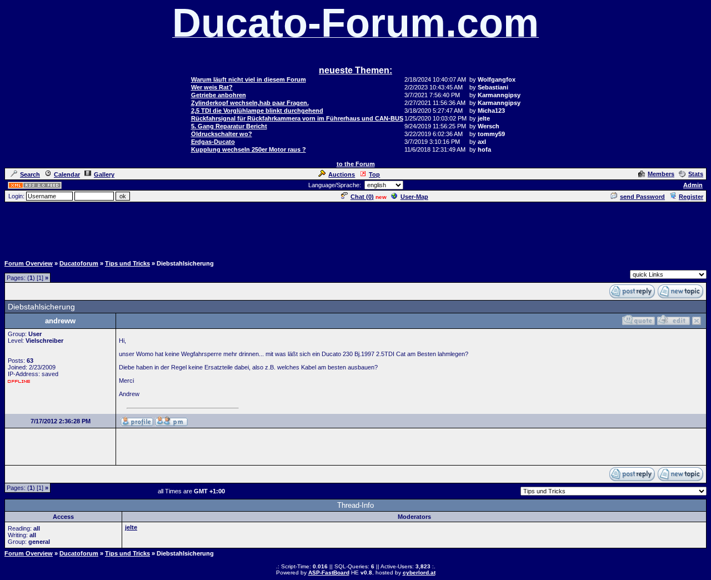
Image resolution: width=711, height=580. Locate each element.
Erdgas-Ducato (213, 141)
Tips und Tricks (127, 263)
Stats (695, 174)
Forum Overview (28, 263)
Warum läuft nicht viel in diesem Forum (248, 79)
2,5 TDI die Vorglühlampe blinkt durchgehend (257, 110)
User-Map (414, 196)
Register (691, 196)
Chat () (362, 196)
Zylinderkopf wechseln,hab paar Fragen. (250, 102)
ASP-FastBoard (328, 572)
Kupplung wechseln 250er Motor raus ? (248, 149)
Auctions (341, 174)
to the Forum (356, 164)
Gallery (104, 174)
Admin (693, 185)
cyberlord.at (419, 572)
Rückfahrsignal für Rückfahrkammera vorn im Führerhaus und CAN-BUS (297, 118)
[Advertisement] (355, 228)
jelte (131, 527)
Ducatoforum (78, 263)
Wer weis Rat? (212, 87)
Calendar (67, 174)
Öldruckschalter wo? (221, 134)
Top (374, 174)
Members (661, 174)
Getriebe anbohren (218, 95)
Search (30, 174)
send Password (642, 196)
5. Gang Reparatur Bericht (229, 126)
